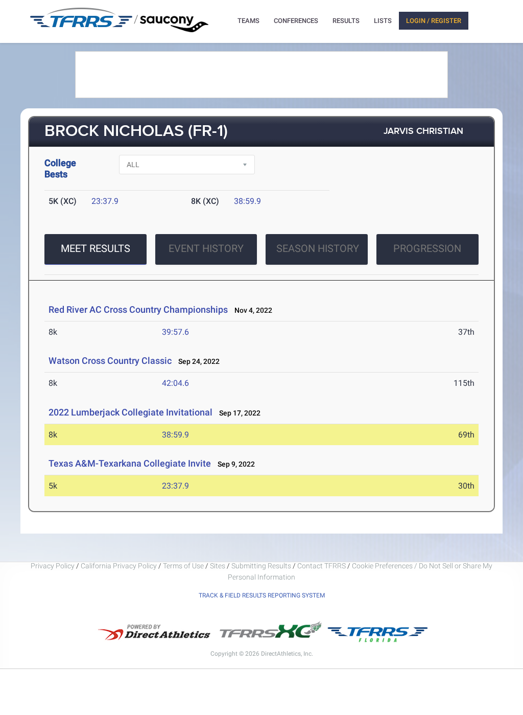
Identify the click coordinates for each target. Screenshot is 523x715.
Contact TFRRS (322, 566)
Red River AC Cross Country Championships (138, 309)
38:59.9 (247, 201)
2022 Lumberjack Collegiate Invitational (130, 412)
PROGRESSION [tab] (427, 248)
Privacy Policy (53, 566)
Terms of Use (183, 566)
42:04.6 (175, 383)
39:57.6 (175, 332)
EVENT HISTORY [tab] (206, 248)
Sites (217, 566)
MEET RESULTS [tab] (95, 248)
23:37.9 (104, 201)
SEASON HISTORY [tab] (317, 248)
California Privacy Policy (119, 566)
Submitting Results (261, 566)
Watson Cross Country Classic (110, 360)
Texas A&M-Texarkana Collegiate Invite (130, 463)
